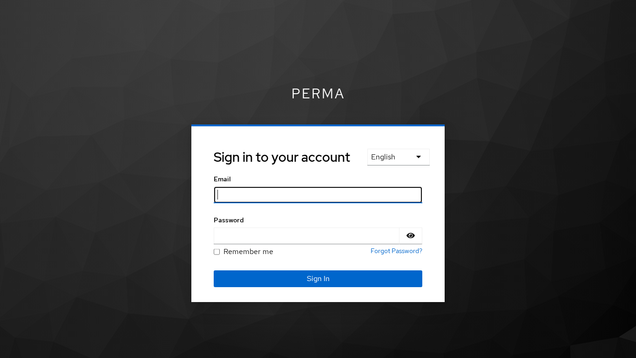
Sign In (318, 278)
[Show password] (410, 235)
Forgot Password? (396, 251)
